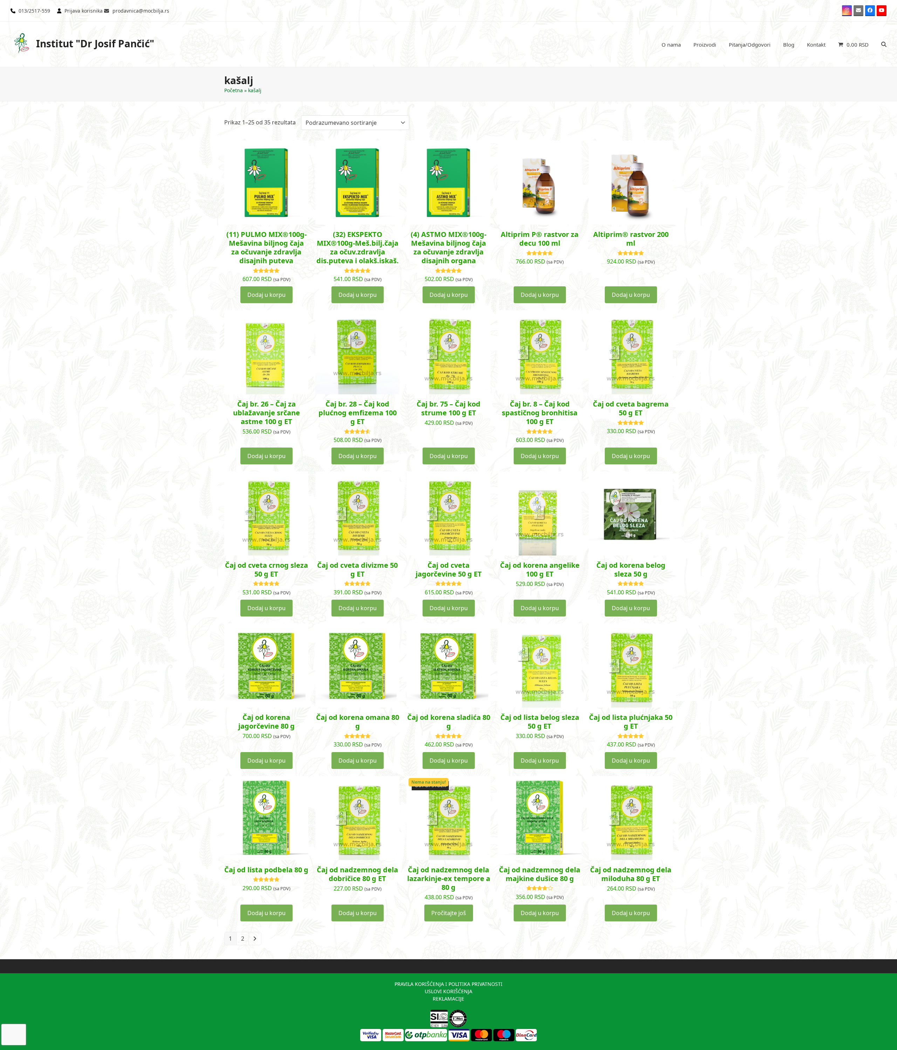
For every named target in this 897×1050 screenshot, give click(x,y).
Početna (233, 90)
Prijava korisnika (83, 10)
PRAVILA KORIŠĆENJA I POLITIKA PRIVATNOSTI (448, 984)
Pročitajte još (448, 913)
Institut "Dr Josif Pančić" (95, 43)
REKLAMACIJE (448, 998)
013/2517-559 (34, 10)
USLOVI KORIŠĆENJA (448, 991)
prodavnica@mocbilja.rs (140, 10)
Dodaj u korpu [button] (266, 295)
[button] (853, 44)
